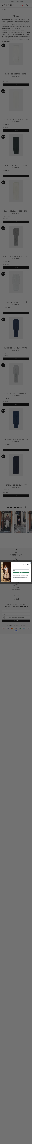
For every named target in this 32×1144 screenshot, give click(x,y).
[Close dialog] (30, 563)
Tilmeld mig (21, 572)
